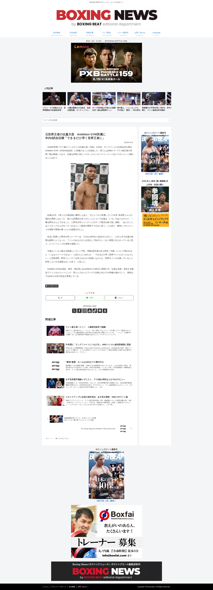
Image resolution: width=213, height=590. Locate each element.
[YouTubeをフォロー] (89, 311)
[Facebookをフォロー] (79, 311)
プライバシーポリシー (59, 587)
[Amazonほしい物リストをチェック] (105, 311)
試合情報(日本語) (53, 286)
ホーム (46, 587)
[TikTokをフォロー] (95, 311)
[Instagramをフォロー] (84, 311)
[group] (54, 102)
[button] (167, 102)
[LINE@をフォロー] (100, 311)
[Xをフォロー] (74, 311)
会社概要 (72, 587)
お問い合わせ (82, 587)
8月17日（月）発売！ (155, 174)
